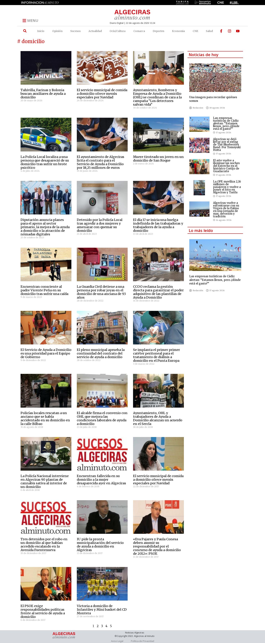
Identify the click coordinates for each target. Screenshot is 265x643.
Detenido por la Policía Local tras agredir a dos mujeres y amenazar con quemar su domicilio (99, 225)
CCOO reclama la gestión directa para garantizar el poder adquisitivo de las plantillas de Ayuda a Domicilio (158, 291)
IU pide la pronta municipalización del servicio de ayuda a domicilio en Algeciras (100, 544)
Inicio (40, 31)
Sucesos (75, 31)
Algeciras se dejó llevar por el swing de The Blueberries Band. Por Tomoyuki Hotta (227, 144)
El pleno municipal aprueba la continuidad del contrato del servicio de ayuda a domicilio (101, 353)
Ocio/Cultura (117, 31)
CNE (195, 31)
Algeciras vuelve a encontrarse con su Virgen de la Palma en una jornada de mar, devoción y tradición (226, 209)
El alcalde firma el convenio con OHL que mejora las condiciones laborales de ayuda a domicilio (102, 418)
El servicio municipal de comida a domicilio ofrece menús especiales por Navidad (102, 93)
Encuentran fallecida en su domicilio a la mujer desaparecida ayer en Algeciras (101, 479)
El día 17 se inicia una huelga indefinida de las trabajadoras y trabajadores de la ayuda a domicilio (158, 225)
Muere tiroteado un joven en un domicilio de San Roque (158, 158)
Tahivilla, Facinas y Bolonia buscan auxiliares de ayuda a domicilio (43, 93)
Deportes (158, 31)
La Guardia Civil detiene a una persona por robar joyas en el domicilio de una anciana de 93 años (101, 291)
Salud (209, 31)
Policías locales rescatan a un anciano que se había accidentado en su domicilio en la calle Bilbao (45, 418)
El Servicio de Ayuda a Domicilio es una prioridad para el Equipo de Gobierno (46, 353)
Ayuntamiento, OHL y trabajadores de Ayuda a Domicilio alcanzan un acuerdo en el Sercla (157, 418)
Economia (178, 31)
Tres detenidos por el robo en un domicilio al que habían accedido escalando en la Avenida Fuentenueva (44, 544)
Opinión (57, 31)
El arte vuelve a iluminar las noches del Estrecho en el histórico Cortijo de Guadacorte (226, 166)
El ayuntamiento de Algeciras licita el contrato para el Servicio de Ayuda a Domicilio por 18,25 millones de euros (100, 162)
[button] (25, 31)
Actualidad (95, 31)
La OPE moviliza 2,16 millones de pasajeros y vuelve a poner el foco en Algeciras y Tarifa (227, 187)
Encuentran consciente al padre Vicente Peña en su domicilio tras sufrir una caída (44, 290)
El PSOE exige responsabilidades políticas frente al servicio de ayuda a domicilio (43, 611)
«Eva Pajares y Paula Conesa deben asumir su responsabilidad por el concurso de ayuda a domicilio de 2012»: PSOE (157, 546)
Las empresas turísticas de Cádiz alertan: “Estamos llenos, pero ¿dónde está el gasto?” (226, 123)
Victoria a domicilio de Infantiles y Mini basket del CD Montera (102, 609)
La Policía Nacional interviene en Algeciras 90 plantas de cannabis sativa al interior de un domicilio (45, 481)
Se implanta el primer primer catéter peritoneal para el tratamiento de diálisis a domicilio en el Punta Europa (156, 355)
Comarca (139, 31)
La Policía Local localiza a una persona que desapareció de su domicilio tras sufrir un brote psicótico (45, 162)
